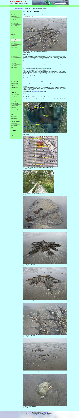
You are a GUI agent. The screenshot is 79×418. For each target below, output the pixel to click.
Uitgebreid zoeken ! (14, 123)
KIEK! (48, 414)
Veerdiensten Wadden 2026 (15, 27)
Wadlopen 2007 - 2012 (14, 81)
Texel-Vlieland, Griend (14, 52)
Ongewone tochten (20, 8)
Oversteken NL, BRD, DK (15, 49)
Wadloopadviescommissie (14, 105)
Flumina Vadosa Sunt (14, 43)
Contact (12, 127)
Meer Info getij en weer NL (15, 23)
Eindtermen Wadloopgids (14, 103)
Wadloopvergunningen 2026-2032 (16, 96)
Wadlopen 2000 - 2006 (14, 83)
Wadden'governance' (14, 114)
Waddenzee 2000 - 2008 (14, 89)
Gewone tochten (13, 41)
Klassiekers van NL (14, 47)
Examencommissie (13, 107)
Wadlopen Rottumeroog (14, 109)
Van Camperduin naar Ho (14, 56)
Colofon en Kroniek (14, 125)
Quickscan (12, 21)
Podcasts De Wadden (14, 67)
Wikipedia (29, 94)
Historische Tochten (14, 61)
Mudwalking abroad (14, 45)
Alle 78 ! (12, 54)
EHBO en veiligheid (14, 118)
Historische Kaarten (14, 65)
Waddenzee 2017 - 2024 (14, 85)
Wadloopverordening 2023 (15, 94)
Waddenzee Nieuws (14, 16)
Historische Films (13, 63)
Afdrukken (24, 16)
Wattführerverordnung (14, 116)
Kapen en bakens (13, 72)
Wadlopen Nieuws (13, 14)
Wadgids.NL (46, 412)
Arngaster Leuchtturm (35, 91)
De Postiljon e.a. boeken (14, 69)
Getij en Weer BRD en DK (15, 25)
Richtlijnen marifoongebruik (15, 99)
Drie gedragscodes (13, 112)
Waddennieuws (13, 32)
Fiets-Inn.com (37, 414)
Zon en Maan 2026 (13, 29)
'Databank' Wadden (13, 34)
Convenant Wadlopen (14, 101)
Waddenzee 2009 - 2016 (14, 87)
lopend (43, 91)
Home (16, 8)
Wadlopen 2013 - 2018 (14, 79)
